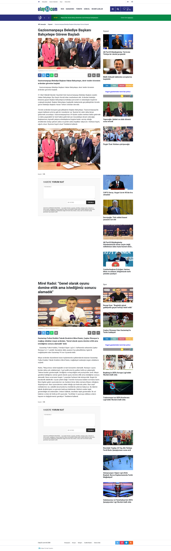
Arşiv (61, 1)
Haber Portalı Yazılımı (47, 548)
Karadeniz (70, 9)
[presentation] (44, 18)
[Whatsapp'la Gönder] (52, 75)
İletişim (80, 543)
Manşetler (44, 1)
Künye (74, 543)
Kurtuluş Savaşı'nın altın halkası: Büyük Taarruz (75, 18)
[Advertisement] (29, 47)
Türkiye (79, 9)
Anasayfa (43, 24)
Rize (62, 9)
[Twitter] (44, 75)
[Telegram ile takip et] (126, 543)
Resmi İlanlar (97, 9)
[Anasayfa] (39, 1)
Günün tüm (127, 18)
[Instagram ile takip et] (122, 543)
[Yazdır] (56, 75)
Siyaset (50, 24)
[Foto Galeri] (132, 2)
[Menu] (112, 9)
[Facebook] (40, 75)
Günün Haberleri (53, 1)
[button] (89, 75)
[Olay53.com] (47, 9)
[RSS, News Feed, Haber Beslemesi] (131, 543)
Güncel (87, 9)
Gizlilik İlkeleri (88, 543)
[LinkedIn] (48, 75)
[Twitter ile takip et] (117, 543)
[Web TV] (128, 2)
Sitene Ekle (67, 1)
